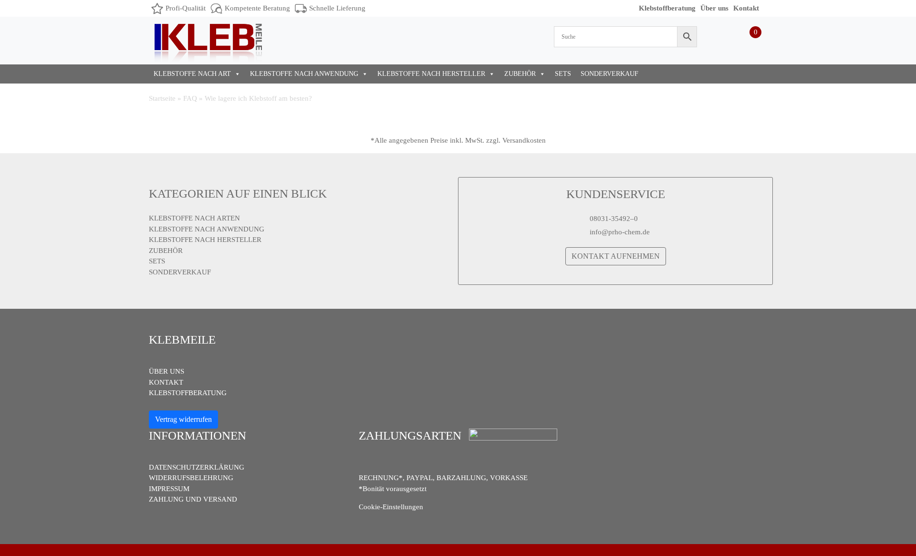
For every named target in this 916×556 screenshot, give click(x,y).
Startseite (162, 98)
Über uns (714, 8)
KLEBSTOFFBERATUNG (188, 393)
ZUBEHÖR (520, 73)
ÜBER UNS (166, 371)
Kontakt (746, 8)
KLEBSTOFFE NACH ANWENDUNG (304, 73)
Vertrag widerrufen (183, 419)
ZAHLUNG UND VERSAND (193, 499)
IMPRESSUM (169, 489)
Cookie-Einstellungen (391, 507)
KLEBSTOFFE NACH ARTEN (194, 218)
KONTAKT (166, 382)
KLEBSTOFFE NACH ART (192, 73)
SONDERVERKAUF (609, 73)
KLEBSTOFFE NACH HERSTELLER (431, 73)
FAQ (190, 98)
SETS (563, 73)
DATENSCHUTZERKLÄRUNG (196, 467)
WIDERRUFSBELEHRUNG (191, 478)
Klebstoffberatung (667, 8)
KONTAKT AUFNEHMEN (616, 256)
